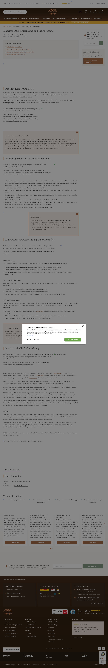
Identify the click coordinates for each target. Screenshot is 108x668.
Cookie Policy (30, 335)
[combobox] (83, 326)
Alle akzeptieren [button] (72, 339)
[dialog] (54, 334)
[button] (33, 340)
